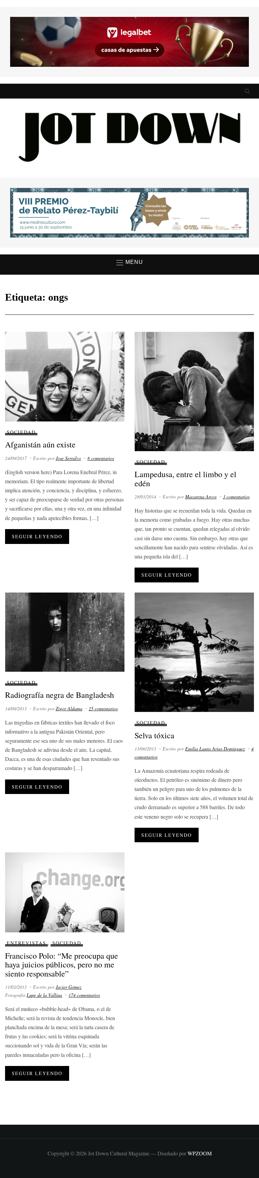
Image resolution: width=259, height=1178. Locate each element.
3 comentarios (236, 496)
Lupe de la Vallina (44, 995)
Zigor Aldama (69, 708)
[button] (129, 262)
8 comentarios (100, 458)
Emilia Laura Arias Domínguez (215, 748)
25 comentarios (103, 708)
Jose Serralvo (68, 458)
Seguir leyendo (37, 536)
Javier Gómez (68, 987)
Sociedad (21, 432)
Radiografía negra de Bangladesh (59, 694)
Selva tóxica (154, 735)
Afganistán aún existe (40, 444)
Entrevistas (26, 943)
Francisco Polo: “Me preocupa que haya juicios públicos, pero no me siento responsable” (61, 964)
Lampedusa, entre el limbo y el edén (185, 478)
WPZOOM (200, 1153)
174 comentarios (84, 995)
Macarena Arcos (201, 496)
